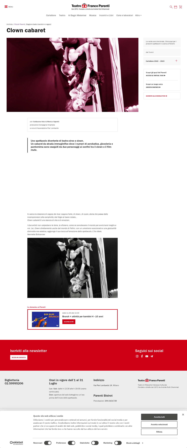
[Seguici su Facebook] (142, 356)
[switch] (71, 443)
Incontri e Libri (106, 15)
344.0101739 (111, 400)
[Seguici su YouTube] (147, 356)
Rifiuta (159, 432)
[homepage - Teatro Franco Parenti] (93, 6)
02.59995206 (14, 383)
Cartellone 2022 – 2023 (155, 61)
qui (171, 41)
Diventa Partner (152, 87)
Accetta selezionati (159, 424)
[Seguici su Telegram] (152, 356)
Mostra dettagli (133, 443)
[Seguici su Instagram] (137, 356)
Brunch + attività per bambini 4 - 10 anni (82, 316)
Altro (137, 15)
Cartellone (51, 15)
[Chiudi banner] (183, 414)
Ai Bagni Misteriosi (77, 15)
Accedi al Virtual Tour (155, 75)
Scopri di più (69, 322)
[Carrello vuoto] (180, 7)
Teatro (62, 15)
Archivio (10, 24)
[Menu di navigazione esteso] (6, 6)
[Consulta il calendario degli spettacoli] (175, 7)
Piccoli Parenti (19, 24)
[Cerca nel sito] (171, 7)
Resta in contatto (19, 357)
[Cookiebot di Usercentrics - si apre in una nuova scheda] (16, 443)
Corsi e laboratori (124, 15)
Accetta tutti (159, 417)
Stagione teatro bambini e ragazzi (38, 24)
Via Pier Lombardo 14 (103, 385)
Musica (92, 15)
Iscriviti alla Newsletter (155, 96)
